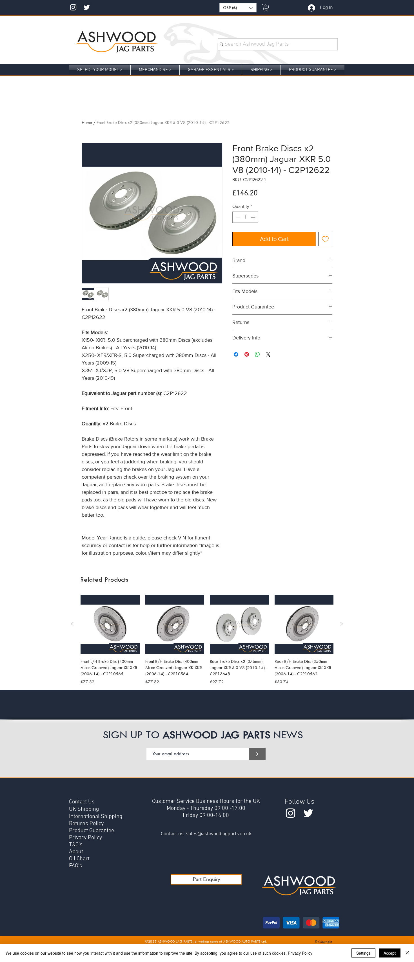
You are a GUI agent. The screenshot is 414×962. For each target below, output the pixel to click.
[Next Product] (341, 624)
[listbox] (238, 7)
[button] (238, 7)
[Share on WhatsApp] (257, 354)
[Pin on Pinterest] (246, 354)
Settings (363, 953)
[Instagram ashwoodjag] (73, 7)
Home (87, 122)
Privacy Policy (300, 953)
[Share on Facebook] (236, 354)
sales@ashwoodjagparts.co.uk (218, 834)
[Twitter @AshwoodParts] (308, 813)
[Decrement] (237, 217)
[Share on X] (268, 354)
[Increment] (253, 217)
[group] (207, 639)
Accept (390, 953)
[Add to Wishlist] (325, 239)
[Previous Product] (72, 624)
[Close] (407, 952)
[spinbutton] (245, 217)
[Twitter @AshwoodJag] (87, 7)
